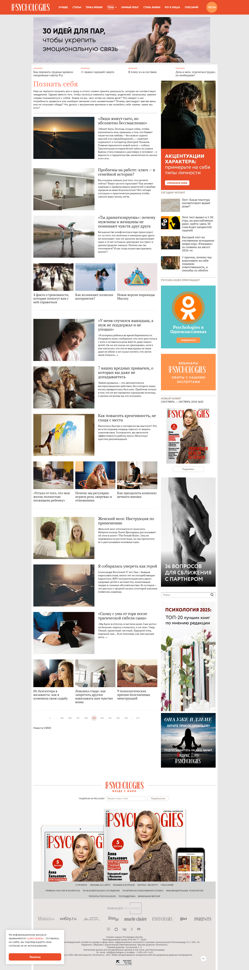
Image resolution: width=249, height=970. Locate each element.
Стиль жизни (151, 7)
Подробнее (188, 469)
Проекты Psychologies (102, 896)
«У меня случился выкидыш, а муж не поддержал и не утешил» (125, 324)
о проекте (81, 885)
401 (110, 718)
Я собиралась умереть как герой (127, 566)
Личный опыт (130, 7)
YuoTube (138, 929)
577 (138, 718)
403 (126, 718)
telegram (116, 929)
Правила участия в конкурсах (63, 891)
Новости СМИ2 (42, 727)
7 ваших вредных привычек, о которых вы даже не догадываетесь (125, 372)
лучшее (63, 7)
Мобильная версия (149, 896)
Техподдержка (126, 896)
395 (62, 718)
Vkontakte (124, 929)
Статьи (77, 7)
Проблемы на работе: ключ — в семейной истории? (126, 172)
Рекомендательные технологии (184, 891)
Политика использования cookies (142, 891)
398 (86, 718)
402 (118, 718)
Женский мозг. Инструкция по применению (126, 520)
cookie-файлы (35, 938)
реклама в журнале (124, 885)
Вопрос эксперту (148, 885)
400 (102, 718)
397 (78, 718)
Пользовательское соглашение (101, 891)
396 (70, 718)
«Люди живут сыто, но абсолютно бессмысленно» (122, 120)
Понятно (35, 957)
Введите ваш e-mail (118, 798)
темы (110, 7)
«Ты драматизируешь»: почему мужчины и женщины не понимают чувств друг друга (126, 221)
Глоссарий (191, 7)
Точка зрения (94, 7)
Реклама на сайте (100, 885)
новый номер (171, 398)
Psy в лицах (172, 7)
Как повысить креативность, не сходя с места (127, 417)
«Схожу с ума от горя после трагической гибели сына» (122, 615)
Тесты (212, 7)
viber (108, 929)
